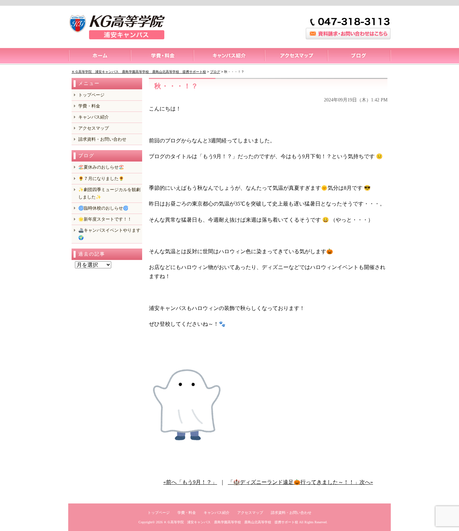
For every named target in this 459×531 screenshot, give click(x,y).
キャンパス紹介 (228, 56)
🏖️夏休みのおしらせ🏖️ (101, 167)
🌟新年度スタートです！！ (105, 219)
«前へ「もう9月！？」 (190, 482)
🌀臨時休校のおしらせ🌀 (103, 208)
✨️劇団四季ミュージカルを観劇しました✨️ (109, 193)
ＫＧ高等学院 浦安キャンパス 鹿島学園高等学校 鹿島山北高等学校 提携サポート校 (231, 522)
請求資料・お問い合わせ (102, 139)
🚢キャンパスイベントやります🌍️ (109, 234)
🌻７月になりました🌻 (101, 178)
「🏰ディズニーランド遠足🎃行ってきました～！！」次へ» (300, 482)
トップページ (99, 56)
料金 (161, 56)
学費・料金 (89, 105)
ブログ (359, 56)
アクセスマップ (295, 56)
